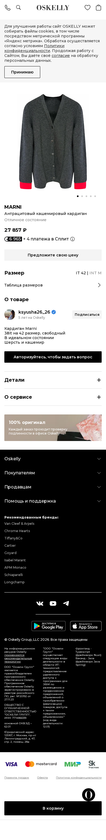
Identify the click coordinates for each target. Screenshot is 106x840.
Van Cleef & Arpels (19, 524)
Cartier (10, 545)
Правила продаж (16, 777)
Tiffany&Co (13, 538)
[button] (78, 196)
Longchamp (14, 582)
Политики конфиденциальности (34, 48)
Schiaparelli (13, 575)
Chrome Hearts (17, 531)
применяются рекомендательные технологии (18, 658)
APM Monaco (15, 567)
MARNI (12, 207)
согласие (61, 55)
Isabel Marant (15, 560)
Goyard (10, 553)
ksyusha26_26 (34, 312)
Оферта (42, 777)
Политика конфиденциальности (79, 777)
